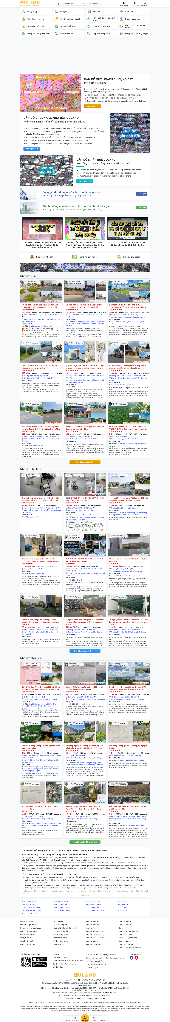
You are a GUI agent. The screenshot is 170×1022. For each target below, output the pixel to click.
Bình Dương (33, 321)
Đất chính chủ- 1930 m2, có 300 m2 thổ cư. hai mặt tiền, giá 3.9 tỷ (128, 807)
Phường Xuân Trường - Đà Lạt (50, 756)
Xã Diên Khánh (29, 697)
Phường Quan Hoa (118, 571)
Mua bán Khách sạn (93, 944)
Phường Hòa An (73, 819)
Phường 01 (71, 510)
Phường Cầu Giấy (117, 569)
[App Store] (39, 959)
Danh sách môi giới (60, 938)
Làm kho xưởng (31, 825)
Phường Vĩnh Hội (73, 508)
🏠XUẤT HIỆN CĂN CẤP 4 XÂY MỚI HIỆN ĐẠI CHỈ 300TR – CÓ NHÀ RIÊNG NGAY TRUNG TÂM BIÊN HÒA (85, 367)
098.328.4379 (101, 998)
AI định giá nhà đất (27, 941)
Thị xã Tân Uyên (99, 315)
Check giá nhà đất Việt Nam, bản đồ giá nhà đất (85, 267)
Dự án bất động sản (60, 925)
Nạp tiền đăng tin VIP (60, 934)
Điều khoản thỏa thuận (61, 957)
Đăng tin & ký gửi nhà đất (62, 931)
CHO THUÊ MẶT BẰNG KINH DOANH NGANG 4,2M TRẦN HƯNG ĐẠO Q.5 (85, 560)
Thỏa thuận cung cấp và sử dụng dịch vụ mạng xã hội (105, 958)
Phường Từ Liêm (46, 508)
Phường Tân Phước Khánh (45, 319)
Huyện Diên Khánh (41, 699)
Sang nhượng (54, 769)
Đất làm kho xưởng (47, 326)
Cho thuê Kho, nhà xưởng (128, 938)
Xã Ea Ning (115, 436)
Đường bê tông (37, 767)
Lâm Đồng (131, 697)
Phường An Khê (73, 816)
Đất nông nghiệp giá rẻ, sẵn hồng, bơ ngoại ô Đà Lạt (128, 747)
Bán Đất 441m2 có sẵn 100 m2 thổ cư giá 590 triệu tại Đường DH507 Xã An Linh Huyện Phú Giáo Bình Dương (40, 427)
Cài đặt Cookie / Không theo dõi (64, 964)
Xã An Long (126, 376)
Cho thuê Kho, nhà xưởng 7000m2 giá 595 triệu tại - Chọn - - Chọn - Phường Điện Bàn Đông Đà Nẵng (128, 499)
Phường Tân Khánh (42, 315)
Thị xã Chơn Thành (41, 378)
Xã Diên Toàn (28, 699)
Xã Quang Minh (42, 630)
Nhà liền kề (124, 576)
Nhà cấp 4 (79, 387)
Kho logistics (114, 515)
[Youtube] (136, 958)
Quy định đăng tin (92, 968)
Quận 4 (78, 510)
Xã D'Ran (70, 756)
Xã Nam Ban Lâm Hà (119, 697)
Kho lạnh (122, 515)
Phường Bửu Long (92, 380)
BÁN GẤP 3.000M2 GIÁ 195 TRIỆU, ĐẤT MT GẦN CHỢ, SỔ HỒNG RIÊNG (39, 367)
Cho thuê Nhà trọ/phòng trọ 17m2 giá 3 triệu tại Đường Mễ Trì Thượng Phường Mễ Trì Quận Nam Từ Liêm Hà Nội (41, 499)
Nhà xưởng (131, 513)
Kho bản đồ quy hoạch (28, 925)
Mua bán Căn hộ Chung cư (95, 931)
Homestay (91, 764)
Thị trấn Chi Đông (43, 632)
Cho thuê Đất (123, 928)
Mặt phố (79, 580)
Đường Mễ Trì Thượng (31, 508)
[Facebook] (131, 958)
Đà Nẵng (132, 508)
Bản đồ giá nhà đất (27, 934)
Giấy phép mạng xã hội (94, 961)
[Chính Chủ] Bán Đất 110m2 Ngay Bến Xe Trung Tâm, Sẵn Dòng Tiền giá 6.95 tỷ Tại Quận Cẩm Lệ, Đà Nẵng (83, 807)
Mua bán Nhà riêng (93, 925)
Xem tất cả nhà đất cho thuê (85, 651)
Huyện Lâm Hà (130, 699)
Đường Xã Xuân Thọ (31, 756)
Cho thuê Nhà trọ (125, 941)
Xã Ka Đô (27, 816)
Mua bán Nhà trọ (92, 941)
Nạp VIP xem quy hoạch (28, 931)
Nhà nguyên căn (38, 573)
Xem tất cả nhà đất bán (85, 462)
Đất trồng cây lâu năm (35, 706)
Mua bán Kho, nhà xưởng (95, 934)
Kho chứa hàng (141, 513)
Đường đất (47, 767)
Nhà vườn (74, 764)
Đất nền (131, 385)
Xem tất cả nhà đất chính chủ (85, 842)
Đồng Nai (41, 376)
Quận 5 (96, 573)
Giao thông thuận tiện (81, 519)
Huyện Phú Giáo (137, 378)
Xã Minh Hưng (29, 378)
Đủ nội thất (83, 764)
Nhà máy (123, 513)
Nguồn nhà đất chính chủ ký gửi (64, 928)
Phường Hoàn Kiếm (31, 569)
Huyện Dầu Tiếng (129, 317)
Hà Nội (54, 508)
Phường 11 (90, 573)
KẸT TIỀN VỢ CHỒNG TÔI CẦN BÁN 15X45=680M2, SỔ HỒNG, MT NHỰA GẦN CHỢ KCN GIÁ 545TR (128, 306)
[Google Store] (39, 964)
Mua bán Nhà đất (92, 921)
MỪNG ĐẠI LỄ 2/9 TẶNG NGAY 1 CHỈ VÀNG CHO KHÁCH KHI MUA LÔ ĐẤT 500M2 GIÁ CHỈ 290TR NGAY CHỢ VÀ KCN (40, 306)
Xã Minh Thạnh (116, 315)
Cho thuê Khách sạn (126, 944)
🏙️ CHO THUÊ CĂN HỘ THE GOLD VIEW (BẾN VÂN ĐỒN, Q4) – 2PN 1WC (85, 499)
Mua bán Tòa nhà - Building (95, 938)
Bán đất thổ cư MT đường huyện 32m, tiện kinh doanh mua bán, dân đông (85, 427)
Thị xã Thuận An (87, 632)
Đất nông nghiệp (134, 322)
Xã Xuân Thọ (43, 760)
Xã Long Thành (130, 816)
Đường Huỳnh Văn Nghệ (76, 376)
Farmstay (47, 706)
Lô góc (37, 771)
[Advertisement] (85, 56)
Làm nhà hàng (95, 323)
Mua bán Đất (90, 928)
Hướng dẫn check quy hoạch (30, 928)
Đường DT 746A (29, 315)
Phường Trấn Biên (92, 376)
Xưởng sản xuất (132, 515)
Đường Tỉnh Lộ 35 (30, 630)
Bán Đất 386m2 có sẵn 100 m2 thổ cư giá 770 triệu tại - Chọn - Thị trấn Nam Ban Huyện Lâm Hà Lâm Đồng (127, 688)
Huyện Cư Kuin (125, 439)
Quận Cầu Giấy (130, 571)
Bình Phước (53, 378)
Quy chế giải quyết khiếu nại (96, 964)
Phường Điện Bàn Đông (119, 508)
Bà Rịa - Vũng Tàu (98, 699)
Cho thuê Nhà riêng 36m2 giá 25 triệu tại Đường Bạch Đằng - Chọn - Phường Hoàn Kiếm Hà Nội (41, 560)
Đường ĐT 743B (73, 315)
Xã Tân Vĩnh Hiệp (85, 315)
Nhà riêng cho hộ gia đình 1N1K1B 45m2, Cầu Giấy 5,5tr (128, 560)
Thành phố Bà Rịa (84, 699)
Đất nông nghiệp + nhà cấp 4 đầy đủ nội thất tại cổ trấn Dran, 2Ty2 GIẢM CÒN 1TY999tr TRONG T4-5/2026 (84, 747)
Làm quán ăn (43, 769)
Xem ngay (142, 194)
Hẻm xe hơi (80, 763)
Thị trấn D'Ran (72, 758)
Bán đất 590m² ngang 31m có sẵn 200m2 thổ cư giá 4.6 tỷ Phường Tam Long (84, 688)
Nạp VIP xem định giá (28, 944)
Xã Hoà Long (72, 699)
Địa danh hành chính (60, 941)
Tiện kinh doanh (83, 323)
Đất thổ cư (36, 326)
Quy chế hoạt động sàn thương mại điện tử (101, 955)
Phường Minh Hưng (31, 376)
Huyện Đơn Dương (85, 758)
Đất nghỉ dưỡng (140, 443)
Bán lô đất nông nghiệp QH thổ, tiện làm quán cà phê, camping (41, 747)
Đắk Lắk (123, 436)
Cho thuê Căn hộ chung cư (128, 931)
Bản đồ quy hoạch (26, 921)
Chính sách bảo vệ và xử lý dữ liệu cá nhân (68, 961)
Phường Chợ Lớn (92, 569)
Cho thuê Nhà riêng (126, 925)
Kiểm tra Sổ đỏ (58, 944)
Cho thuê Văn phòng (126, 934)
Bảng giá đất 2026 (26, 938)
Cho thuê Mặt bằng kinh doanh (130, 948)
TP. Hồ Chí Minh (56, 315)
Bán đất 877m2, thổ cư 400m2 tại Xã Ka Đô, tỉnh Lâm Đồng (40, 807)
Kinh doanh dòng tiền (94, 322)
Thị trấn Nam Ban (117, 699)
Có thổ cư (72, 323)
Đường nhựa (80, 322)
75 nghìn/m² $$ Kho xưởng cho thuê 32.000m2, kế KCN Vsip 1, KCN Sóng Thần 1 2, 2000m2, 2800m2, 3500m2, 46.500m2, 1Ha (85, 621)
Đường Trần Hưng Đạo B (76, 569)
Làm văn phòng (94, 517)
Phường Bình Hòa (73, 630)
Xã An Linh (126, 378)
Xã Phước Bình (130, 819)
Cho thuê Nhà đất (125, 921)
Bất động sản (58, 921)
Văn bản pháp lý (59, 967)
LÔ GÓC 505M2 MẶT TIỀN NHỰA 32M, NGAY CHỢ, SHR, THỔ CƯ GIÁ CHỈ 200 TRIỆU (84, 306)
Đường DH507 (116, 376)
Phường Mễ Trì (45, 510)
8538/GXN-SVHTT (89, 988)
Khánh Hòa (40, 697)
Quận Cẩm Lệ (85, 819)
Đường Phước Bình (118, 816)
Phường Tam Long (74, 697)
